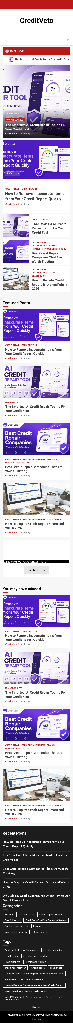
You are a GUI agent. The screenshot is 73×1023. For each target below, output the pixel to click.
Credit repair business (44, 246)
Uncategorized (15, 120)
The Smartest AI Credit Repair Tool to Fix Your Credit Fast (36, 101)
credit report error (35, 961)
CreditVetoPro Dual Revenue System (46, 920)
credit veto (56, 967)
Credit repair (12, 189)
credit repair (11, 955)
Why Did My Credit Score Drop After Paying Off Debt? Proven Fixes (36, 898)
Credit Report (29, 189)
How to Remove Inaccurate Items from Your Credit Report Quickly (36, 159)
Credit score (38, 967)
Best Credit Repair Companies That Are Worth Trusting (16, 251)
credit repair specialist (35, 955)
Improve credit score (54, 249)
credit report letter (15, 967)
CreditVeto (36, 20)
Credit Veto (11, 133)
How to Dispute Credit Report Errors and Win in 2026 (16, 278)
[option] (36, 101)
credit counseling (53, 950)
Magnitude (53, 1014)
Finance (36, 249)
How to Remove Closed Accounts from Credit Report (34, 985)
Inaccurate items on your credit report (26, 991)
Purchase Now (36, 569)
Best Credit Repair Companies (21, 950)
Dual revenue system (16, 926)
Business (10, 914)
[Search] (68, 40)
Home (36, 1007)
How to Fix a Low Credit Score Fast (24, 979)
